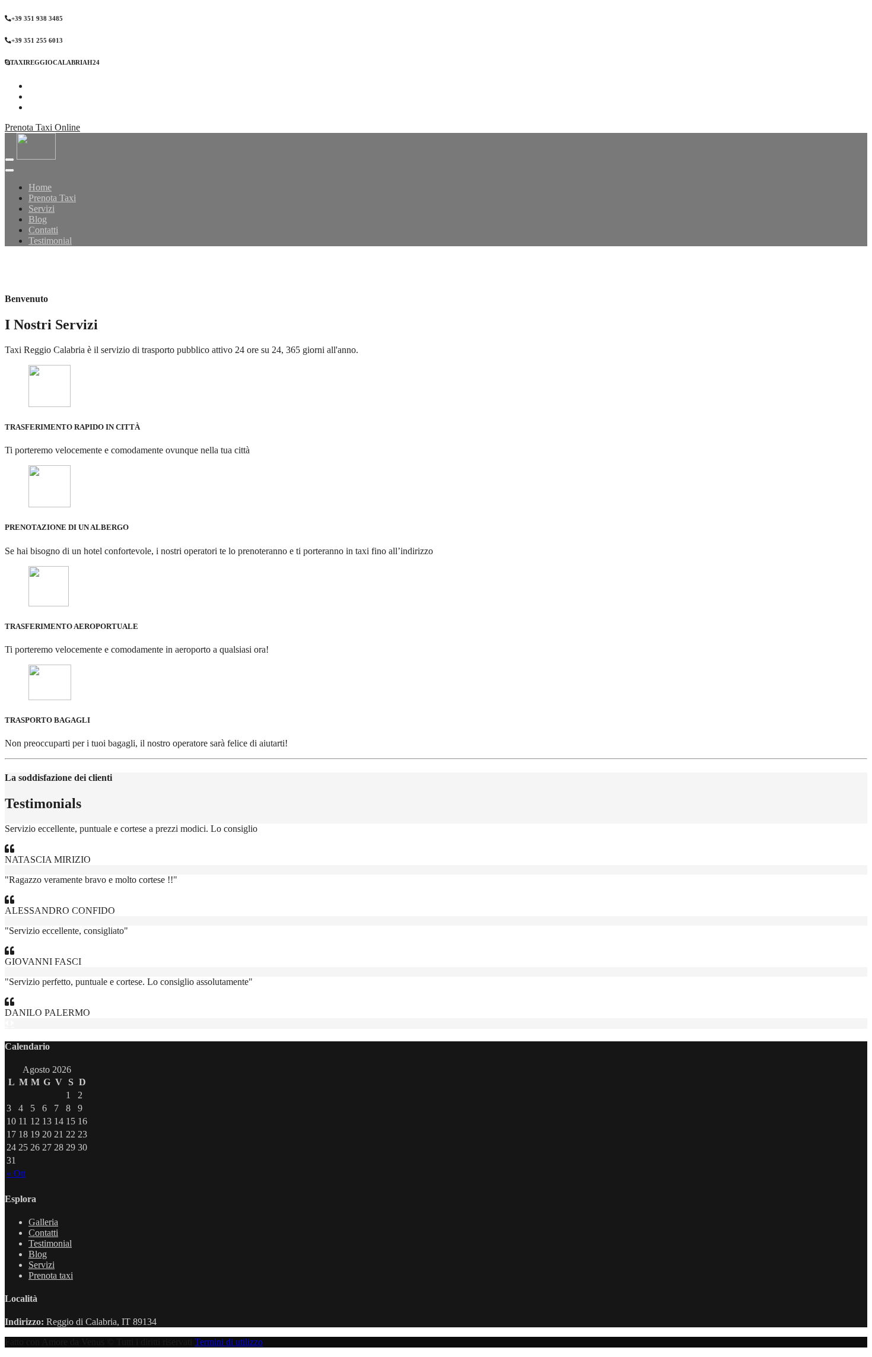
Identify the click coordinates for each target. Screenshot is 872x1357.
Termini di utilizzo (229, 1342)
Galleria (43, 1222)
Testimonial (50, 1243)
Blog (37, 1254)
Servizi (41, 1265)
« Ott (16, 1173)
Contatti (43, 1233)
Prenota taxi (50, 1275)
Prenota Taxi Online (42, 127)
